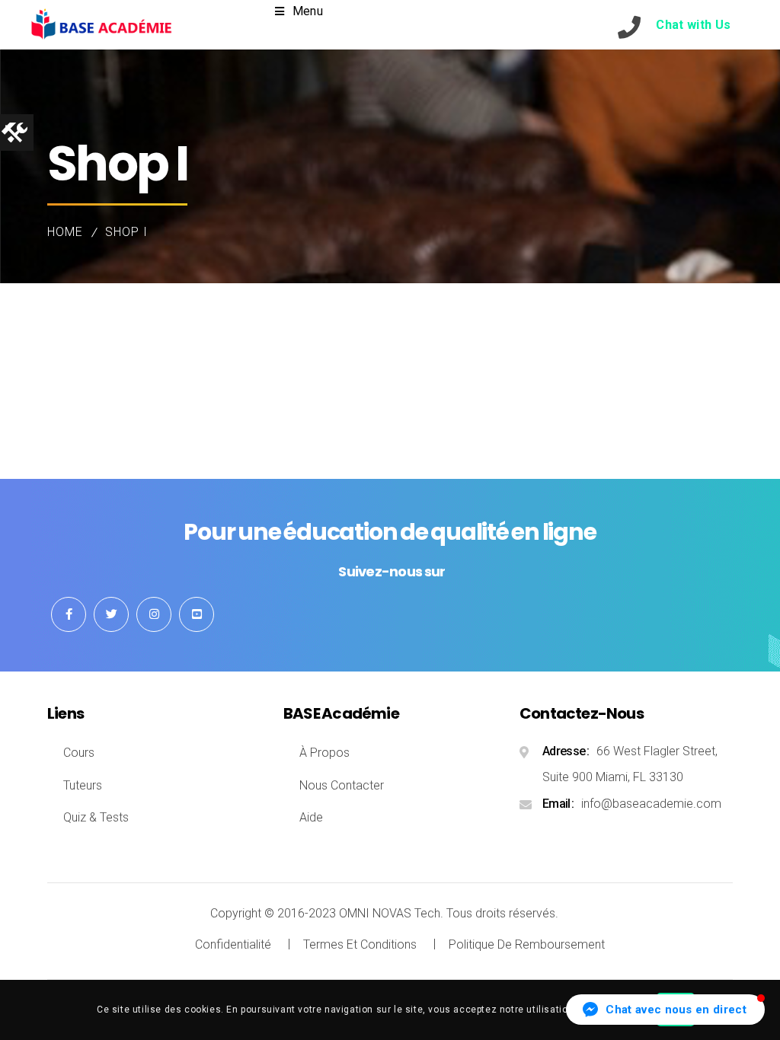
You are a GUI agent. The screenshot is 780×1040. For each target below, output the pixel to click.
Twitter (111, 614)
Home (65, 232)
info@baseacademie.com (651, 803)
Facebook (68, 614)
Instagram (153, 614)
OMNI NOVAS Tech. (391, 913)
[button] (665, 1009)
